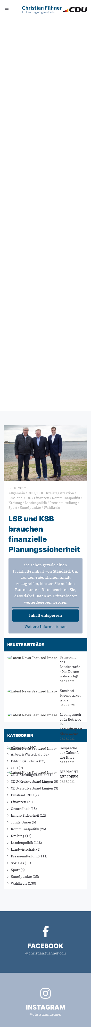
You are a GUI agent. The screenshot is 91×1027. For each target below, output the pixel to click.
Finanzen (18, 802)
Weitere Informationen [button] (45, 626)
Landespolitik (22, 842)
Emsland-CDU (22, 795)
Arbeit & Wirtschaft (26, 754)
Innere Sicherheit (25, 815)
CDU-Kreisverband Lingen (32, 781)
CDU (14, 768)
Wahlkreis (19, 883)
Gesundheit (20, 808)
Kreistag (18, 836)
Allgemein (19, 747)
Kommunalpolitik (25, 829)
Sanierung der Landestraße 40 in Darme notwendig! (70, 666)
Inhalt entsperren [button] (45, 615)
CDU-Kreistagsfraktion (29, 774)
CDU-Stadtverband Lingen (32, 788)
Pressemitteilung (25, 856)
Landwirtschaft (23, 849)
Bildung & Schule (24, 761)
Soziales (17, 863)
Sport (15, 870)
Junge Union (21, 822)
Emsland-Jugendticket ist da (70, 695)
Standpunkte (21, 876)
